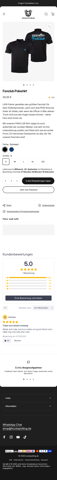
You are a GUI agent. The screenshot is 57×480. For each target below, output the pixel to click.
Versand (30, 466)
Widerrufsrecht (18, 460)
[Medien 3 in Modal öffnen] (49, 26)
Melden (17, 340)
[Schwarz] (5, 149)
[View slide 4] (33, 379)
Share (8, 205)
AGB (10, 460)
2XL (43, 161)
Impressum (44, 460)
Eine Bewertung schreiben (28, 298)
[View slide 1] (23, 379)
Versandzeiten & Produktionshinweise (23, 211)
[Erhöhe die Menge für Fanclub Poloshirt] (17, 181)
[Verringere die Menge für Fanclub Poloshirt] (5, 181)
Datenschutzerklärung (32, 460)
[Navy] (11, 149)
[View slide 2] (26, 379)
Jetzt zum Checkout (28, 190)
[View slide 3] (30, 379)
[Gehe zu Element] (23, 84)
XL (33, 161)
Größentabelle (48, 205)
